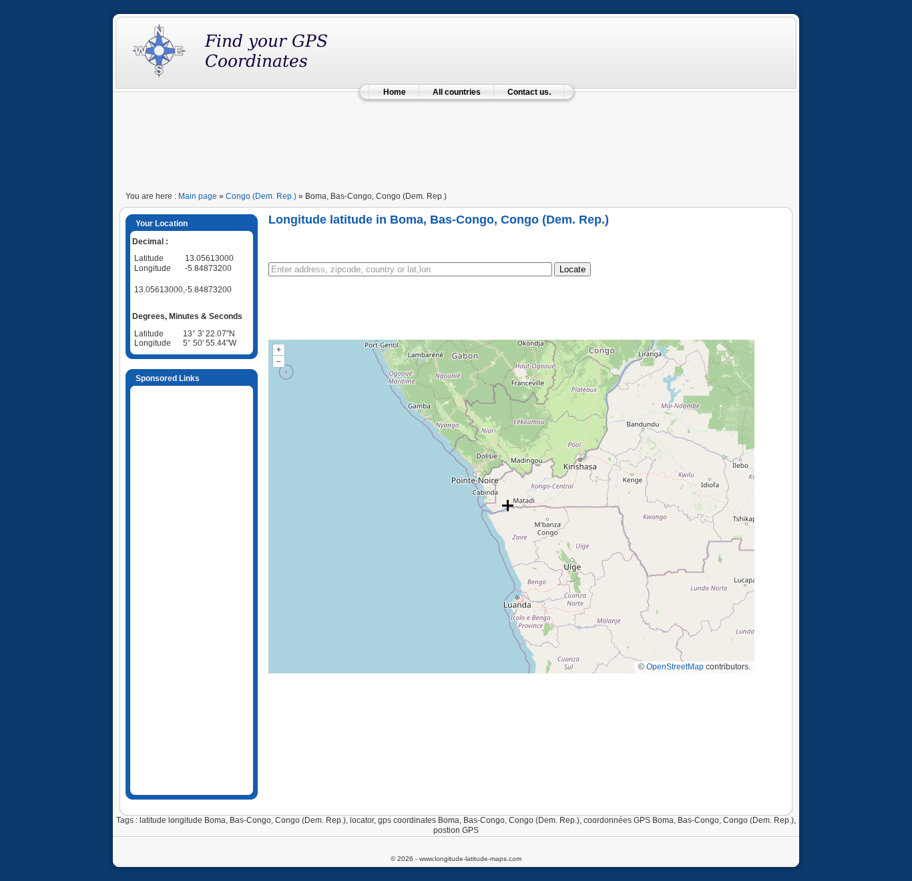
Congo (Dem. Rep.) (261, 196)
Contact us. (529, 92)
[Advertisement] (456, 141)
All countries (457, 92)
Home (394, 92)
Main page (197, 196)
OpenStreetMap (675, 666)
